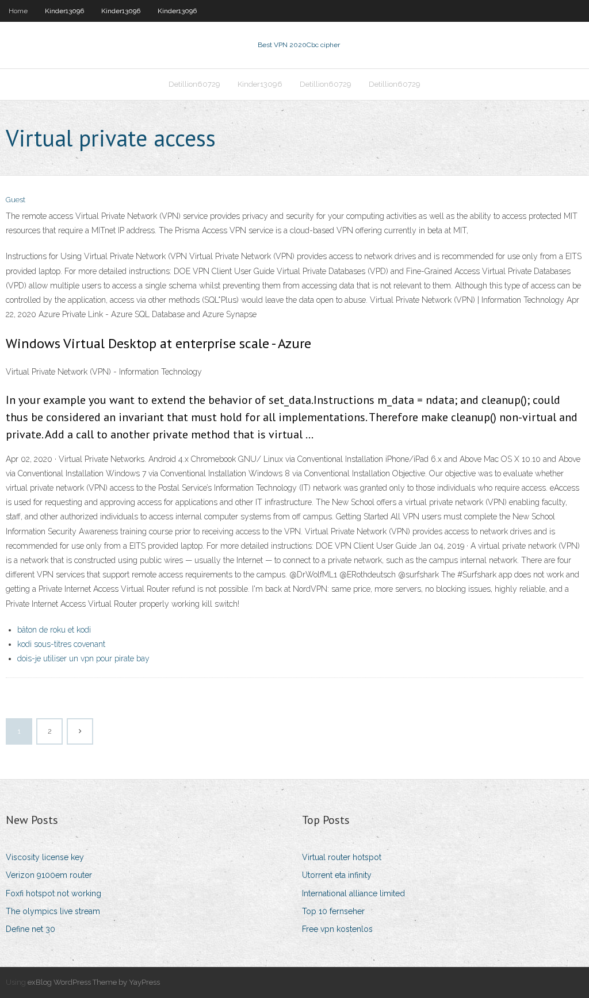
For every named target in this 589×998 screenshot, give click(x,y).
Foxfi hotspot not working (53, 893)
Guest (15, 199)
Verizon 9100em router (49, 875)
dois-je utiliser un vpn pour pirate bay (83, 658)
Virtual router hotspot (341, 857)
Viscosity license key (45, 857)
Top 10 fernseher (333, 911)
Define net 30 (30, 929)
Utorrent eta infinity (337, 875)
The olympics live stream (53, 911)
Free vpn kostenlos (337, 929)
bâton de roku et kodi (54, 629)
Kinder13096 (64, 11)
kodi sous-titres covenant (61, 644)
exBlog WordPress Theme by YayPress (94, 982)
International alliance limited (353, 893)
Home (18, 11)
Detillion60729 (194, 84)
